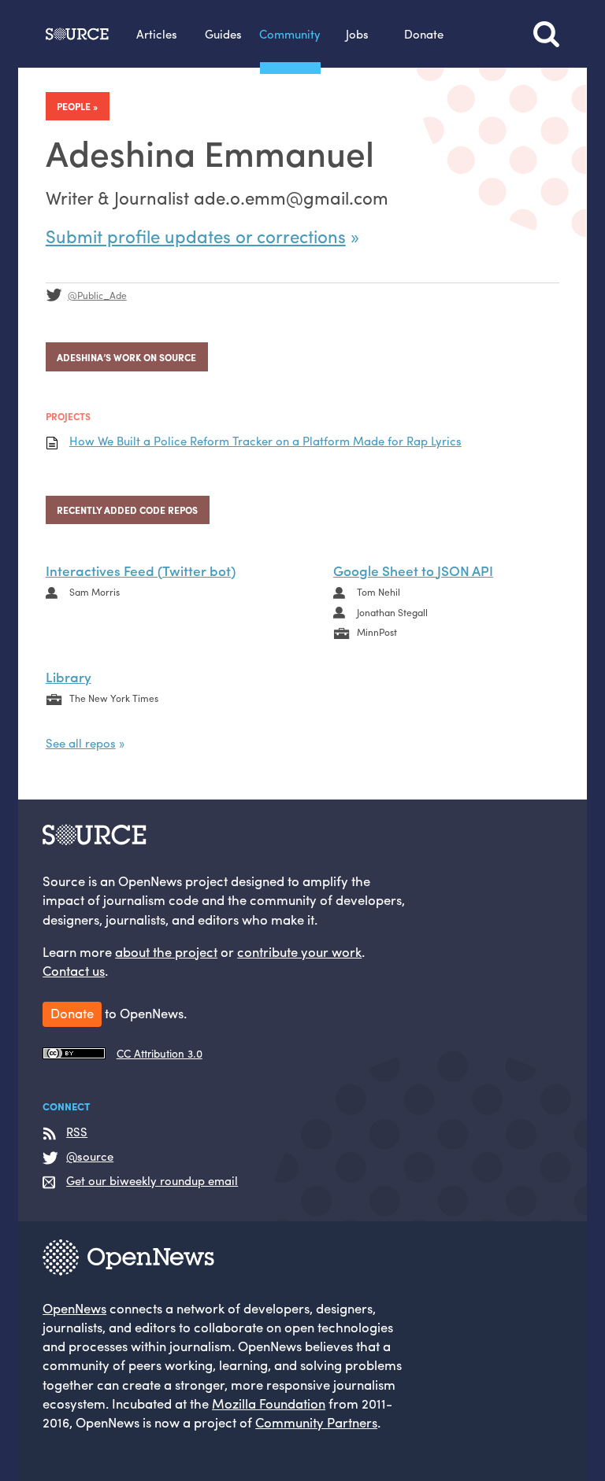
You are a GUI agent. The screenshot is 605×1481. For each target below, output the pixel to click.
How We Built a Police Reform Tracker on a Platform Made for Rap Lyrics (265, 441)
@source (89, 1156)
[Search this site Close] (546, 34)
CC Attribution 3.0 (159, 1053)
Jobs (357, 33)
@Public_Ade (97, 295)
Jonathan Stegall (392, 612)
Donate (424, 33)
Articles (156, 33)
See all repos (81, 742)
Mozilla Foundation (268, 1403)
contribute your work (299, 951)
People (74, 106)
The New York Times (113, 698)
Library (68, 676)
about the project (166, 951)
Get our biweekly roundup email (152, 1180)
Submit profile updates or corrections (196, 236)
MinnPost (377, 632)
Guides (223, 33)
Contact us (74, 970)
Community (290, 33)
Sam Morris (94, 592)
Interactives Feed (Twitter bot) (141, 570)
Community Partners (316, 1422)
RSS (76, 1132)
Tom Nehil (378, 592)
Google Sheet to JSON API (413, 570)
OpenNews (74, 1307)
